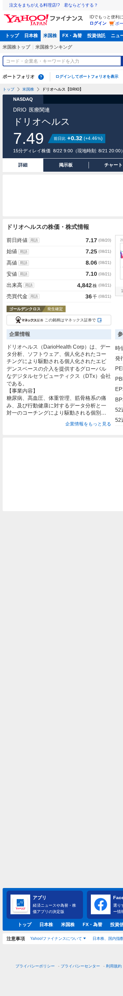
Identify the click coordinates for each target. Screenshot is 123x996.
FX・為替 (72, 35)
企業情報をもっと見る (88, 423)
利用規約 (114, 966)
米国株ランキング (53, 47)
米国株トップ (16, 47)
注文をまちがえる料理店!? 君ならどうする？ (53, 5)
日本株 (31, 35)
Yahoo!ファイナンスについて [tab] (56, 938)
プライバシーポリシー (35, 966)
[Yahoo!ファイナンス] (44, 16)
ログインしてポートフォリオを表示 (86, 76)
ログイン (98, 23)
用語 (34, 240)
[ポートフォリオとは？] (41, 76)
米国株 (50, 35)
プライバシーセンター (80, 966)
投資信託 (96, 35)
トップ (12, 35)
